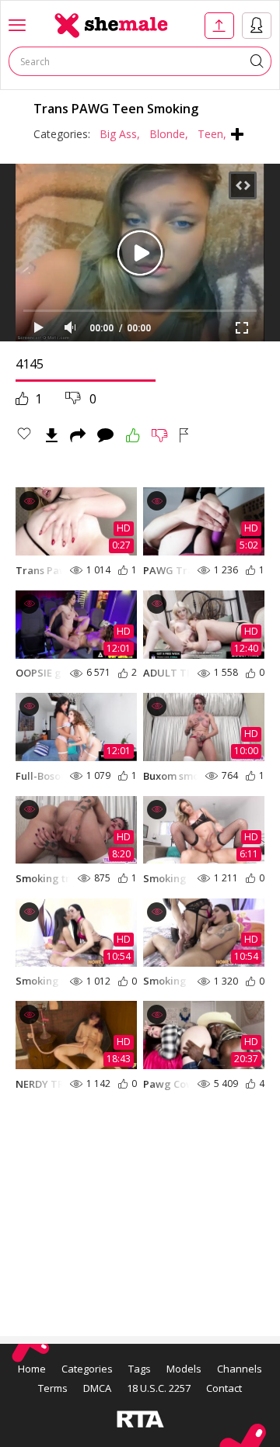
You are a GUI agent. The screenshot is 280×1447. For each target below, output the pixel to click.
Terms (53, 1388)
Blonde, (168, 133)
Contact (224, 1388)
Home (32, 1369)
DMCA (97, 1388)
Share (78, 435)
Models (183, 1369)
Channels (239, 1369)
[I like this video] (133, 435)
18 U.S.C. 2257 (159, 1388)
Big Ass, (120, 133)
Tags (139, 1369)
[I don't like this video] (160, 435)
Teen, (212, 133)
